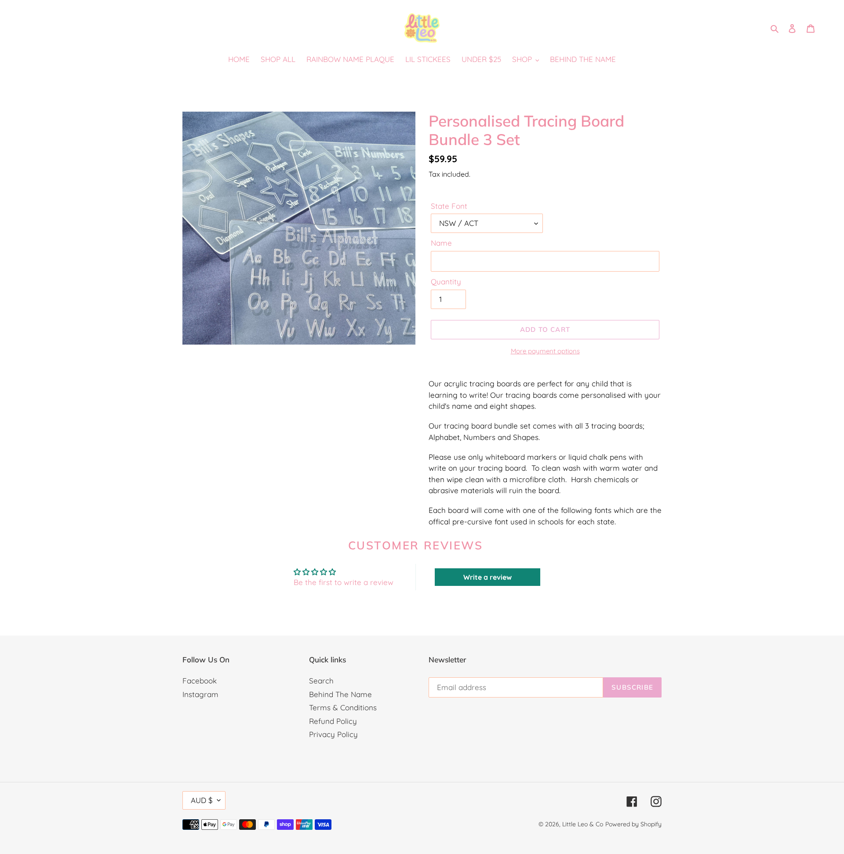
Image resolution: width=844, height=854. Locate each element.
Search (321, 680)
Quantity (446, 281)
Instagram (200, 694)
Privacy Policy (333, 734)
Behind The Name (340, 694)
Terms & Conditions (343, 707)
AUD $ (202, 800)
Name (441, 242)
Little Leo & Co (582, 824)
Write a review (487, 577)
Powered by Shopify (633, 824)
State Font (449, 206)
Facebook (199, 680)
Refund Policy (333, 721)
